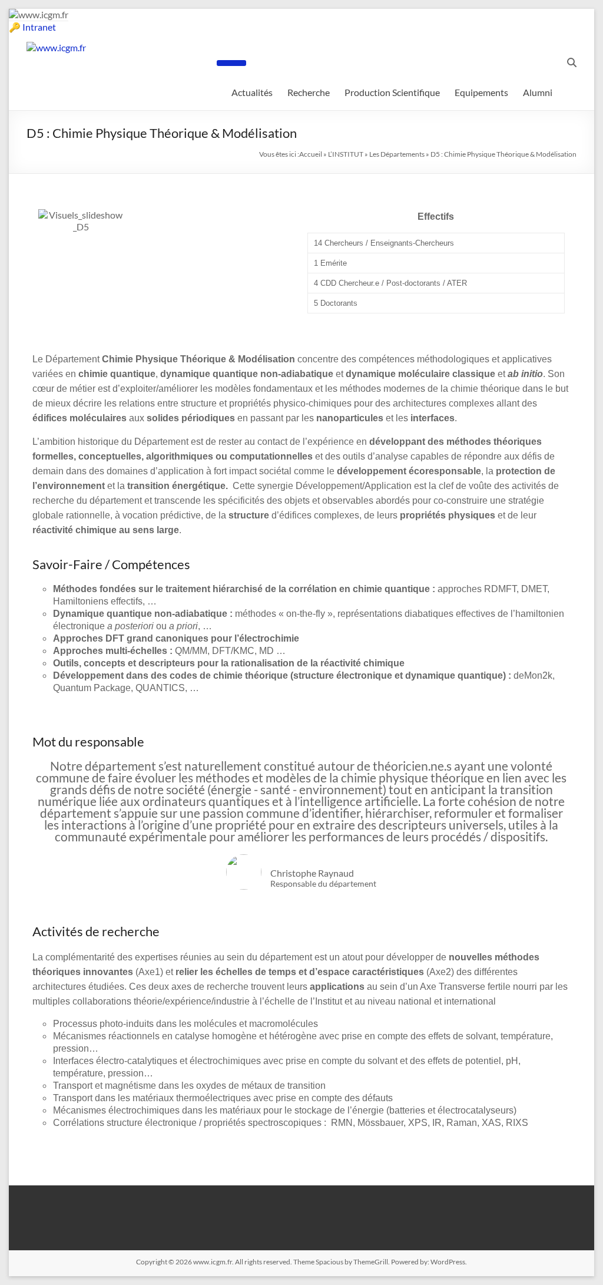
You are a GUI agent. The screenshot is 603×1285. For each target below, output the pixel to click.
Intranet (39, 26)
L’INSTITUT (345, 154)
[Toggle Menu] (231, 63)
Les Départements (397, 154)
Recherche (308, 92)
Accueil (310, 154)
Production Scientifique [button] (392, 92)
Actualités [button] (252, 92)
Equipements (481, 92)
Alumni (537, 92)
